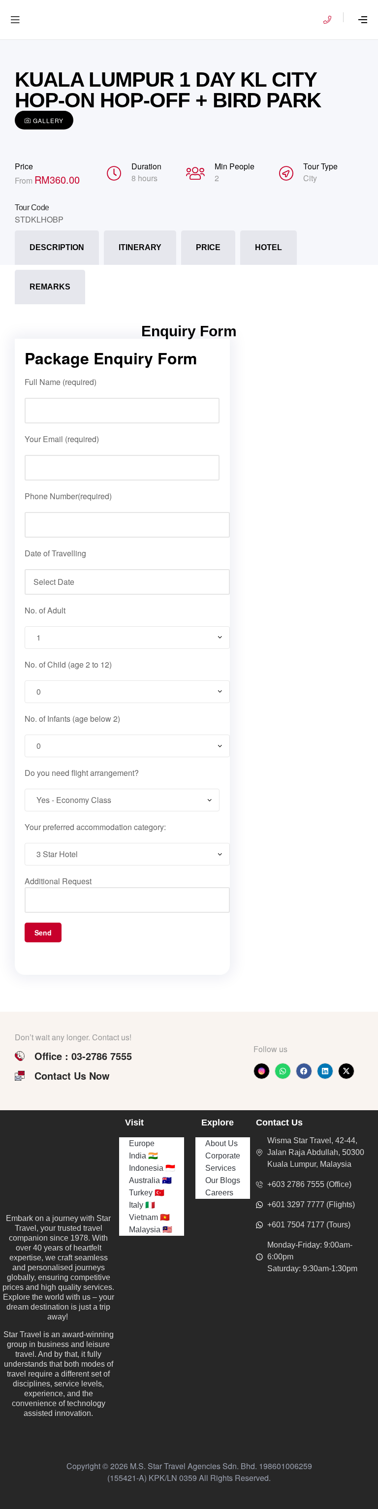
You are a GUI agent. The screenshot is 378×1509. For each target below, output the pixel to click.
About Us (221, 1143)
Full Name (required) (60, 381)
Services (220, 1168)
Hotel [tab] (268, 247)
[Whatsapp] (283, 1071)
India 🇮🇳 (143, 1156)
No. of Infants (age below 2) (72, 718)
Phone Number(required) (68, 496)
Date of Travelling (55, 553)
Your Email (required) (62, 439)
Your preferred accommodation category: (95, 827)
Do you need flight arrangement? (82, 772)
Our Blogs (222, 1180)
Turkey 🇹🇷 (146, 1192)
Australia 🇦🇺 (150, 1180)
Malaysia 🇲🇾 (150, 1229)
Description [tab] (57, 247)
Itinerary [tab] (140, 247)
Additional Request (58, 881)
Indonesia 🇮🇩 (152, 1168)
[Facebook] (304, 1071)
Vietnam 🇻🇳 (149, 1217)
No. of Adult (45, 610)
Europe (142, 1143)
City (310, 178)
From (24, 180)
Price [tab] (208, 247)
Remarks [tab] (50, 287)
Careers (219, 1192)
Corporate (222, 1156)
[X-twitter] (346, 1071)
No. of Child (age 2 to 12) (68, 664)
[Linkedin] (325, 1071)
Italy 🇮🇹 (142, 1205)
